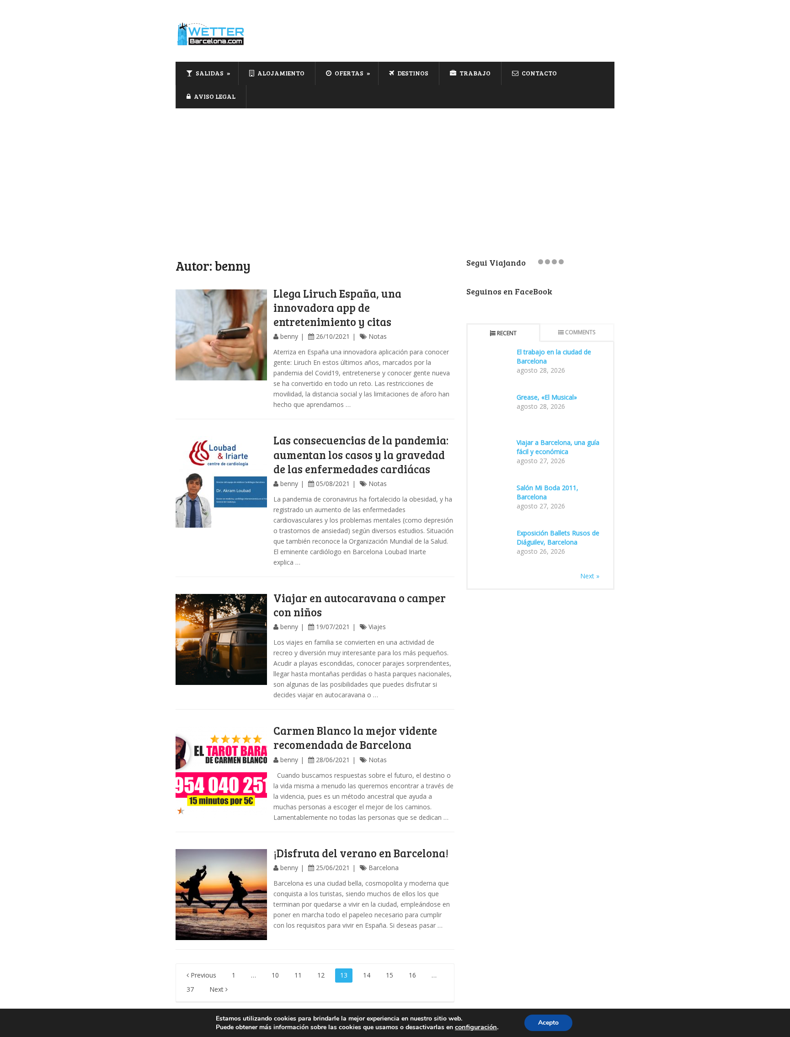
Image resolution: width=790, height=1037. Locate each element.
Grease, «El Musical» (547, 397)
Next (217, 989)
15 (389, 975)
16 (412, 975)
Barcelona (383, 867)
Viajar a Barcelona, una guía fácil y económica (558, 447)
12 (321, 975)
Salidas (209, 73)
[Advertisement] (395, 177)
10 (275, 975)
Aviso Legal (213, 96)
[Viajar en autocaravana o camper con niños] (221, 639)
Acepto (548, 1022)
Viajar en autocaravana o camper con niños (359, 605)
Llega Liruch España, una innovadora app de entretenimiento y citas (337, 307)
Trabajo (474, 73)
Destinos (412, 73)
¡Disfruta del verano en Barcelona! (360, 853)
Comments (580, 332)
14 (366, 975)
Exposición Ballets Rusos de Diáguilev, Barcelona (558, 537)
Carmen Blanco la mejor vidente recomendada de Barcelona (355, 737)
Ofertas (348, 73)
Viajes (377, 626)
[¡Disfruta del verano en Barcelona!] (221, 895)
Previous (202, 975)
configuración (476, 1027)
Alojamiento (280, 73)
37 (190, 989)
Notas (377, 336)
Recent (507, 333)
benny (289, 336)
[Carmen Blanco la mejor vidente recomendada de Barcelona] (221, 772)
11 (298, 975)
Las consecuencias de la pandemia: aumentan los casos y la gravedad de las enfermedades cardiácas (360, 454)
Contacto (538, 73)
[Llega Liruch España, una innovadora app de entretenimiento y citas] (221, 335)
